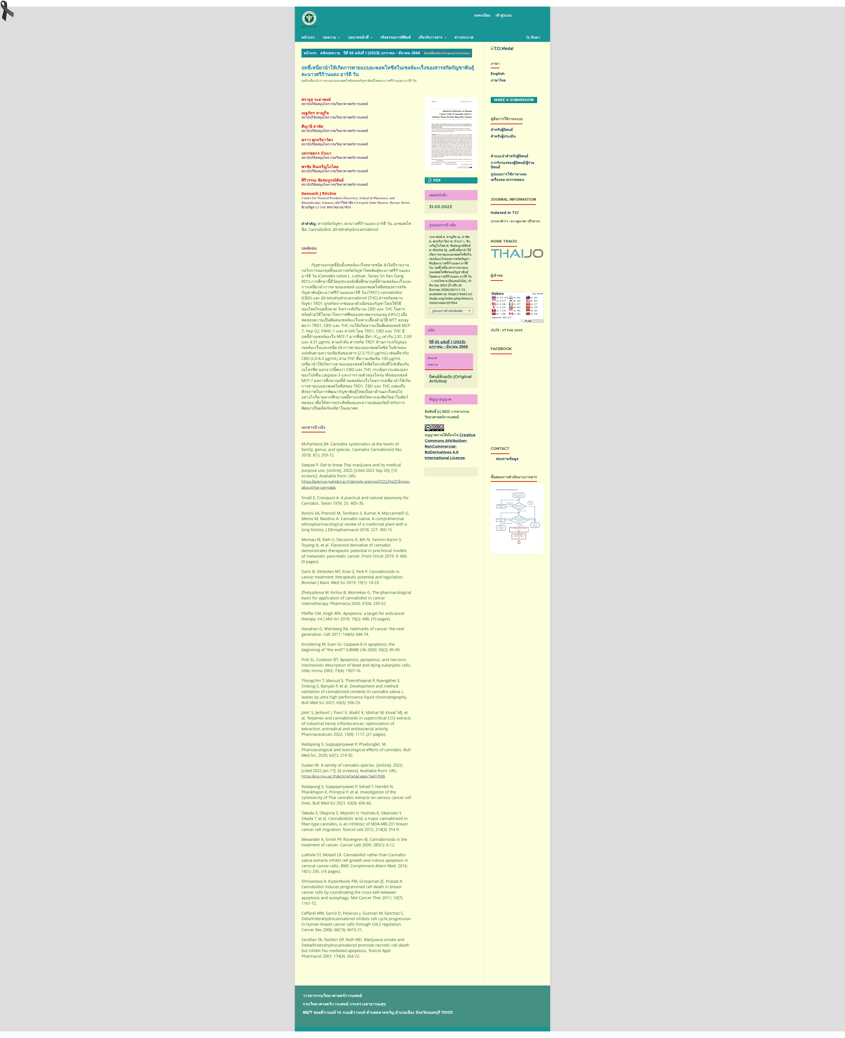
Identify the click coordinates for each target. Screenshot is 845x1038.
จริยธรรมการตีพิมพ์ (395, 37)
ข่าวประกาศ (463, 37)
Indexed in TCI (504, 213)
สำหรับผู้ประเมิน (503, 136)
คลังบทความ (330, 53)
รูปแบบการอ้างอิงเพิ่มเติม (447, 311)
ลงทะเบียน (482, 15)
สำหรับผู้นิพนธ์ (502, 130)
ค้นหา (535, 37)
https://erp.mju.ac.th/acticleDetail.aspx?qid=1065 (343, 776)
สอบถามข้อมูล (507, 459)
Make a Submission (514, 100)
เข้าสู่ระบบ (504, 15)
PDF (436, 180)
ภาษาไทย (498, 80)
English (498, 74)
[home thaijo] (517, 257)
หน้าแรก (308, 37)
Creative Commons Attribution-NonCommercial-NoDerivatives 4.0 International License (450, 446)
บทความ (330, 37)
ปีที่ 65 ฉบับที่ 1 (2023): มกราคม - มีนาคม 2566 (382, 53)
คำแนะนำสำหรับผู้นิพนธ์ (509, 156)
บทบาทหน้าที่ (359, 37)
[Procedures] (517, 552)
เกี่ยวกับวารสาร (431, 37)
